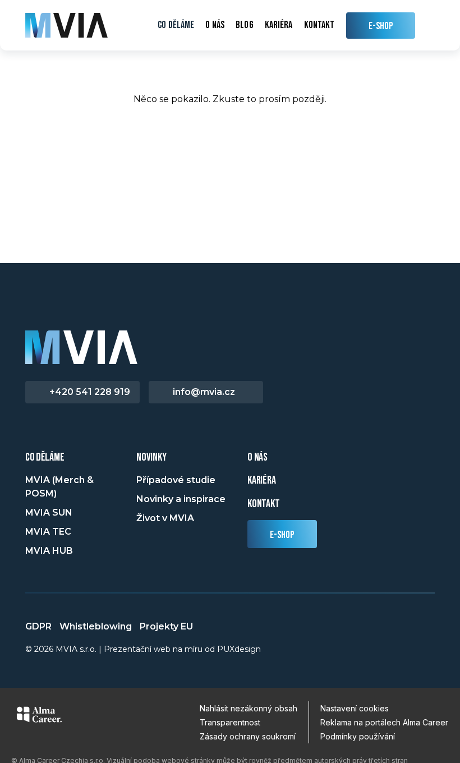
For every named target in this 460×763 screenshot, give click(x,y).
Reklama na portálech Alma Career (384, 722)
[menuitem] (176, 25)
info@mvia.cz (204, 392)
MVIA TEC (48, 531)
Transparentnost (230, 722)
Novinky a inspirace (181, 499)
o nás (257, 457)
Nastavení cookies (354, 708)
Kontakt (319, 25)
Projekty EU (166, 626)
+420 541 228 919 (89, 392)
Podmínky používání (357, 736)
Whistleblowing (95, 626)
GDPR (38, 626)
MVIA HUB (49, 550)
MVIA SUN (48, 512)
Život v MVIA (165, 518)
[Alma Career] (39, 716)
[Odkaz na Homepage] (66, 25)
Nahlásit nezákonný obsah (248, 708)
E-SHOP (381, 26)
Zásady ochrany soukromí (248, 736)
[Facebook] (31, 431)
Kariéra (279, 25)
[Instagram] (67, 431)
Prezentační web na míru (153, 649)
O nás (214, 25)
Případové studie (175, 480)
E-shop (282, 535)
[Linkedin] (49, 431)
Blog (244, 25)
